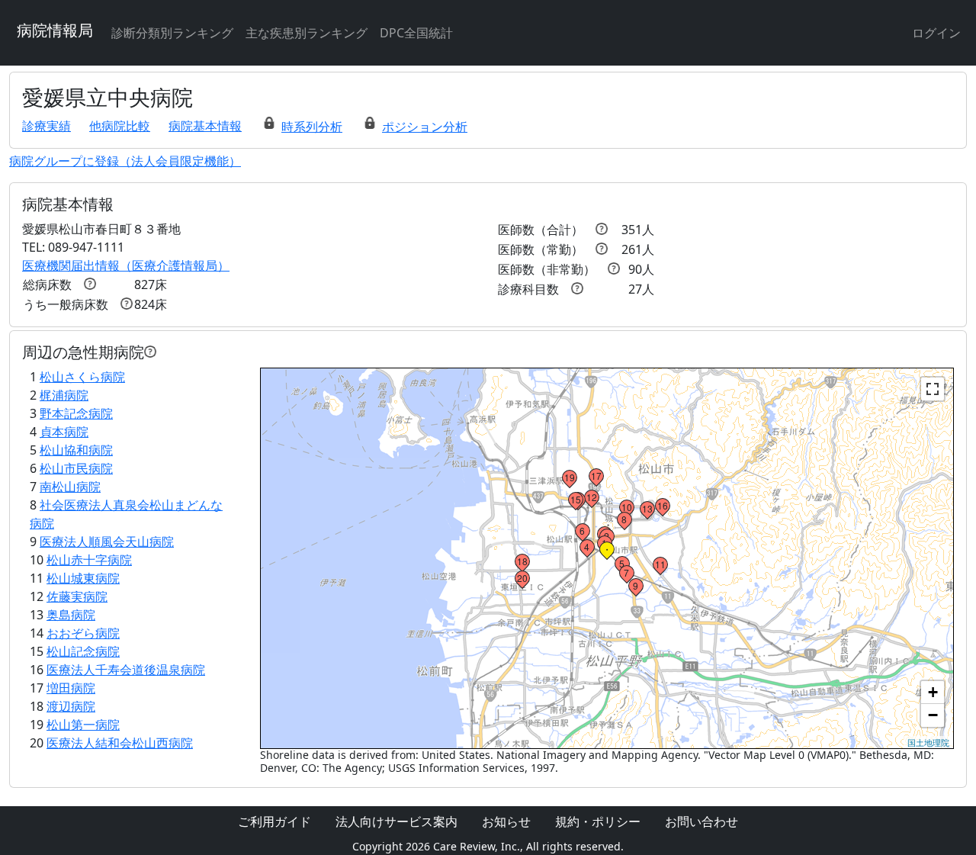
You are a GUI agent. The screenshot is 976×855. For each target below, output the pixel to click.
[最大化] (932, 389)
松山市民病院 (76, 468)
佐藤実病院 (77, 596)
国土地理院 (928, 742)
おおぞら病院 (83, 633)
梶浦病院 (64, 395)
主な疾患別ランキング (307, 32)
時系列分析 (311, 126)
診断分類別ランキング (172, 32)
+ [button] (933, 692)
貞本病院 (64, 431)
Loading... (605, 558)
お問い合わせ (701, 821)
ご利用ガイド (274, 821)
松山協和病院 (76, 450)
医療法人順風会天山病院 (107, 541)
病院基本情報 (205, 125)
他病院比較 (119, 125)
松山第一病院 (83, 724)
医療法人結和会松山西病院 (120, 742)
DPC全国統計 (416, 32)
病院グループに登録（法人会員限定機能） (125, 161)
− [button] (933, 715)
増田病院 (71, 688)
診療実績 (46, 125)
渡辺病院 (71, 706)
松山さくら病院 (82, 376)
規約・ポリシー (597, 821)
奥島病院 (71, 614)
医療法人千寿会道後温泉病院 (126, 669)
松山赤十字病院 (89, 559)
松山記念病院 (83, 651)
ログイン (936, 32)
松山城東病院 (83, 578)
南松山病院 (70, 486)
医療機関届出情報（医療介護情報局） (126, 265)
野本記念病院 (76, 413)
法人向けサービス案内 (397, 821)
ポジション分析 (424, 126)
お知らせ (506, 821)
